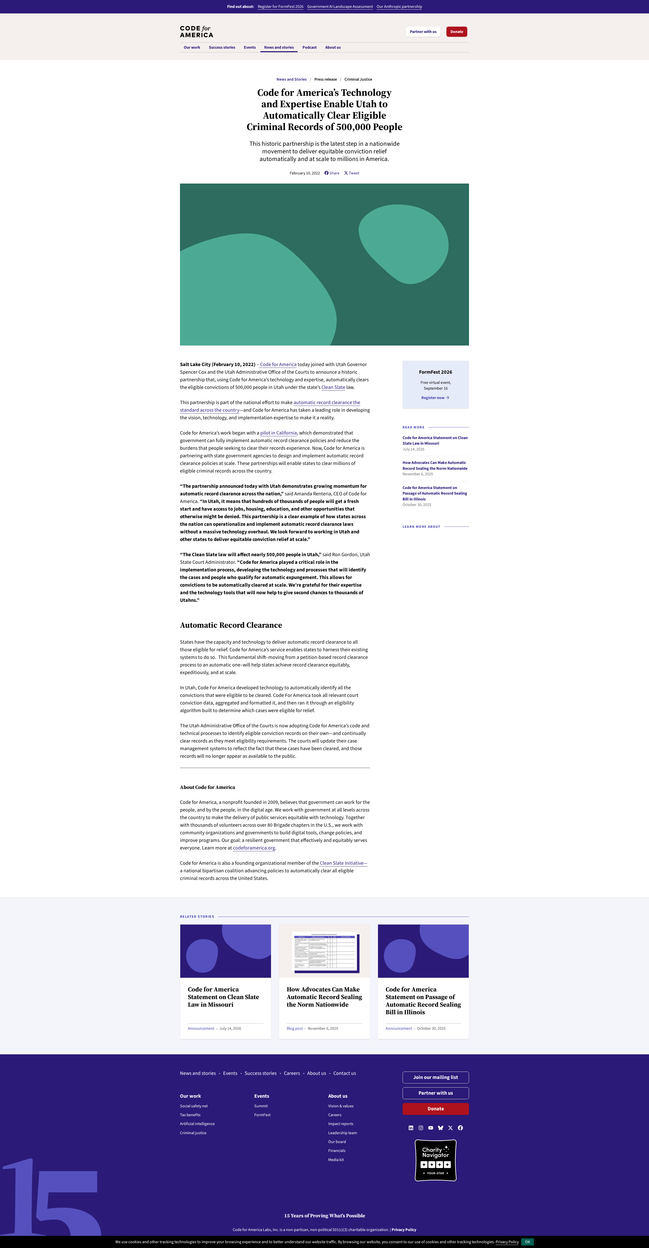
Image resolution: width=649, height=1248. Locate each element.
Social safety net (194, 1106)
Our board (337, 1142)
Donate (456, 31)
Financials (337, 1150)
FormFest (262, 1115)
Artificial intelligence (197, 1124)
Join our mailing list (435, 1077)
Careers (292, 1073)
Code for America (247, 1230)
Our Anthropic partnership (399, 6)
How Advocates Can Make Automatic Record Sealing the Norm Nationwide (435, 465)
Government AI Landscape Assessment (340, 6)
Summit (261, 1106)
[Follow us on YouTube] (430, 1128)
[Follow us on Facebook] (460, 1128)
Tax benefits (190, 1115)
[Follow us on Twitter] (450, 1128)
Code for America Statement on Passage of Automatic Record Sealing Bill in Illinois (435, 493)
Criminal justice (193, 1133)
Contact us (344, 1073)
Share (334, 173)
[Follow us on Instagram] (420, 1128)
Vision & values (341, 1106)
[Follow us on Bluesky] (440, 1128)
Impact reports (340, 1124)
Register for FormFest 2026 (280, 6)
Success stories (261, 1073)
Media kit (336, 1160)
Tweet (354, 173)
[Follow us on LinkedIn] (410, 1128)
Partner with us (423, 31)
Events (230, 1073)
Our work (190, 1096)
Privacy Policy (507, 1242)
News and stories (198, 1073)
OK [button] (527, 1242)
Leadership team (342, 1133)
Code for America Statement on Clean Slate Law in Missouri (435, 440)
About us (316, 1073)
